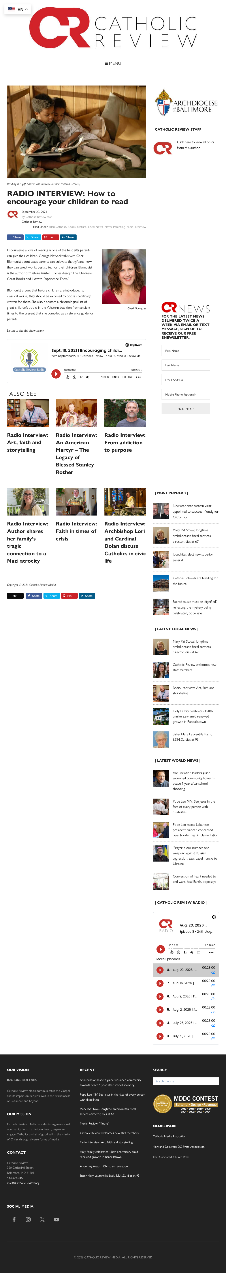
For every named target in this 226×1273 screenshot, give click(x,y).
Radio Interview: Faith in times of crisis (76, 531)
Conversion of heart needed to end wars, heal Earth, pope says (194, 878)
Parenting (119, 226)
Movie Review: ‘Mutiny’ (94, 1123)
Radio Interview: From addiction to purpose (124, 442)
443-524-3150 (15, 1177)
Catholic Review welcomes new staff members (109, 1132)
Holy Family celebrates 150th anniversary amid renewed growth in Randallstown (193, 716)
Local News (95, 226)
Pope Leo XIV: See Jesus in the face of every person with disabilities (194, 806)
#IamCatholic (57, 226)
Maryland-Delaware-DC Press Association (179, 1146)
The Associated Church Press (171, 1157)
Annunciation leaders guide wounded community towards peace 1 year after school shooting (194, 780)
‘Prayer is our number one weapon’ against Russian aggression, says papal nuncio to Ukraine (195, 855)
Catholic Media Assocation (169, 1136)
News (108, 226)
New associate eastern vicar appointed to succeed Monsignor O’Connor (195, 511)
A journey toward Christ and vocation (104, 1166)
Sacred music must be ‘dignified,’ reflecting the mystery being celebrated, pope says (195, 607)
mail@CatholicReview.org (23, 1182)
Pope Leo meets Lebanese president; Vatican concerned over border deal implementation (195, 829)
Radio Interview (136, 226)
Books (71, 226)
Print (14, 595)
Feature (82, 226)
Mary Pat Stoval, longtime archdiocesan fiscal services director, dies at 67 (192, 535)
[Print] (9, 596)
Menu (114, 63)
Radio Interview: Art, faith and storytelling (27, 442)
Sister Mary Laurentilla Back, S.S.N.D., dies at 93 (192, 736)
